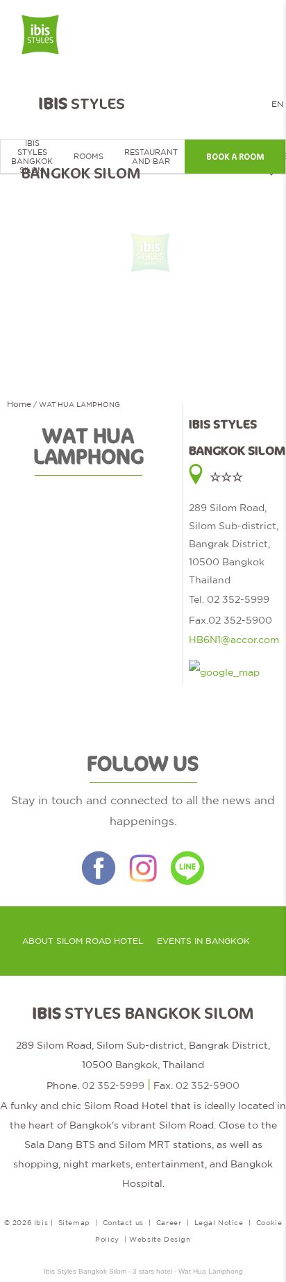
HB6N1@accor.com (234, 639)
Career (169, 1222)
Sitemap (74, 1222)
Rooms (88, 156)
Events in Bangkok (203, 941)
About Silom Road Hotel (82, 941)
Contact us (123, 1222)
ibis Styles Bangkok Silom (32, 157)
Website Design (159, 1239)
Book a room (235, 157)
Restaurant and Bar (151, 156)
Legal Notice (219, 1222)
